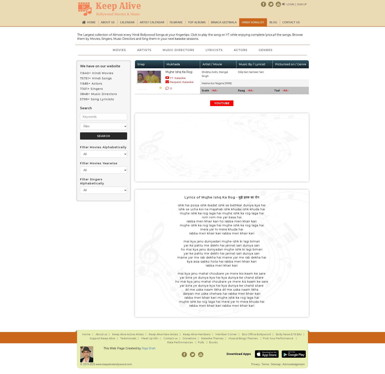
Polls (201, 342)
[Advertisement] (222, 147)
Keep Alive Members (196, 334)
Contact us (291, 22)
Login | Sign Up (297, 4)
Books (213, 342)
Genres (266, 50)
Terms (265, 364)
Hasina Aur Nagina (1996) (217, 83)
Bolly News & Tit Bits (289, 334)
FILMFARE (176, 22)
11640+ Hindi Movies (96, 73)
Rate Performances (180, 342)
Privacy (255, 364)
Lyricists (214, 50)
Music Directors (178, 50)
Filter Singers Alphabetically (92, 181)
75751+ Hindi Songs (96, 78)
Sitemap (276, 364)
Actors (240, 50)
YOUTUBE (221, 103)
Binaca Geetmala (224, 22)
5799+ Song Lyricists (97, 99)
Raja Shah (149, 348)
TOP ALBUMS (197, 22)
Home (91, 22)
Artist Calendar (152, 22)
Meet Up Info (149, 338)
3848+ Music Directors (98, 94)
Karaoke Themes (212, 338)
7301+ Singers (91, 89)
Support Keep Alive (102, 338)
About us (108, 22)
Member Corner (226, 334)
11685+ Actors (91, 83)
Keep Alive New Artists (163, 334)
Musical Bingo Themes (243, 338)
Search (86, 108)
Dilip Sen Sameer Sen (251, 72)
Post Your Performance (278, 338)
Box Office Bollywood (256, 334)
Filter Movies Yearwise (98, 163)
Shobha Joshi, (210, 72)
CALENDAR (127, 22)
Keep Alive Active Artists (128, 334)
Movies (119, 50)
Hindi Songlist (253, 22)
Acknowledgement (294, 364)
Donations (189, 338)
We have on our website (100, 66)
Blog (273, 22)
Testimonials (128, 338)
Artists (144, 50)
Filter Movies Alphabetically (103, 147)
